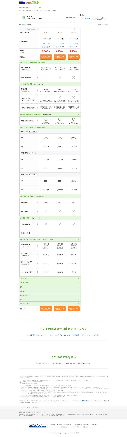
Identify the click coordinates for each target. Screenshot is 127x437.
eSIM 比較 (76, 335)
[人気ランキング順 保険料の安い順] (103, 25)
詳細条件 (87, 18)
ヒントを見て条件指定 (100, 18)
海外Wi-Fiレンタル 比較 (62, 335)
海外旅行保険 (25, 7)
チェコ (30, 7)
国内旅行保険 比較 (84, 363)
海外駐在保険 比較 (70, 363)
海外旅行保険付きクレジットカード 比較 (39, 335)
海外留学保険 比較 (41, 363)
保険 (20, 7)
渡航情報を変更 (70, 17)
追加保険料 (46, 248)
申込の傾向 (24, 69)
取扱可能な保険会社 (85, 400)
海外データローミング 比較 (90, 335)
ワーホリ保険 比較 (56, 363)
